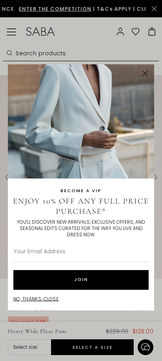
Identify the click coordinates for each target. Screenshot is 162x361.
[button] (145, 73)
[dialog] (81, 180)
